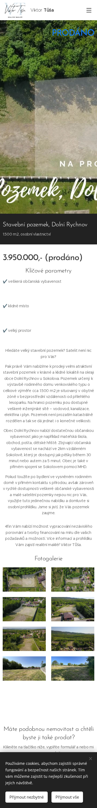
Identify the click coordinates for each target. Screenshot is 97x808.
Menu (89, 10)
